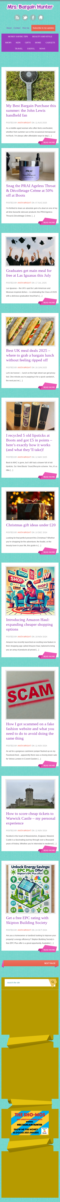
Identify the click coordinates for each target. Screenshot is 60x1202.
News (42, 48)
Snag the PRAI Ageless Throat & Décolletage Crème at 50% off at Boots (31, 190)
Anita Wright (24, 123)
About (9, 28)
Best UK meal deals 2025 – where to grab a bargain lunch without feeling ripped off (30, 355)
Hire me (25, 28)
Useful (31, 48)
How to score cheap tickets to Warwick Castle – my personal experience (30, 818)
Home (38, 42)
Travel (19, 48)
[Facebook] (33, 17)
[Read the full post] (31, 86)
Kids (18, 42)
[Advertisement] (30, 59)
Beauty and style (42, 36)
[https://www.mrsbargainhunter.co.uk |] (29, 7)
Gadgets (50, 42)
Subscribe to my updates (43, 28)
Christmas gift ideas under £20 (31, 525)
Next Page (49, 963)
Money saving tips (18, 36)
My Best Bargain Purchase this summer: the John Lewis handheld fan (31, 110)
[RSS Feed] (17, 17)
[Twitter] (25, 17)
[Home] (41, 17)
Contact (17, 28)
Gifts (28, 42)
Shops (8, 42)
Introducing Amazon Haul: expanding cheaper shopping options (29, 624)
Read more (49, 143)
